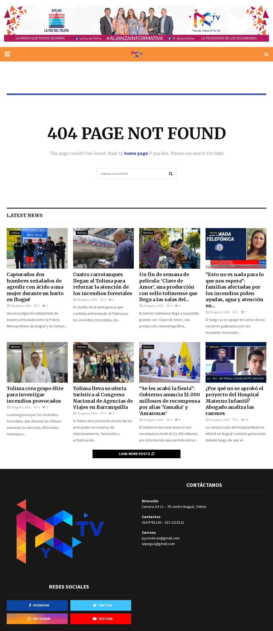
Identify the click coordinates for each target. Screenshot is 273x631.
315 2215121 (174, 522)
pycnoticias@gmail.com (161, 538)
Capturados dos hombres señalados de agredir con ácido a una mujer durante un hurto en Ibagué (35, 287)
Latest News (25, 215)
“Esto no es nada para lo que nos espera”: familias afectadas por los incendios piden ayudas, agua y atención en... (235, 290)
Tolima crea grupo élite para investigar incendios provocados (35, 394)
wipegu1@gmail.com (158, 543)
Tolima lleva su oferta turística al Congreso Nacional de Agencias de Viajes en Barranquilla (103, 397)
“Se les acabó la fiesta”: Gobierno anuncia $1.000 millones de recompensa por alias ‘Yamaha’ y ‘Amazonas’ (169, 401)
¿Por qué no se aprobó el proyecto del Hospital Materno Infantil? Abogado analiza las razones (234, 401)
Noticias (82, 232)
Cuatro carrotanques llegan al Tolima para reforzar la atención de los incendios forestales (102, 283)
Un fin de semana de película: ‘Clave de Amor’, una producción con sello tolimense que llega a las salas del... (168, 287)
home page (136, 153)
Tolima (213, 232)
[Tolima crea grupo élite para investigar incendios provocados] (37, 362)
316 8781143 (151, 522)
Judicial (15, 232)
